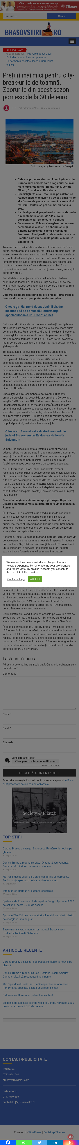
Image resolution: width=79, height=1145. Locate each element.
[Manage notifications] (70, 1137)
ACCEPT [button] (35, 579)
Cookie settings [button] (16, 579)
